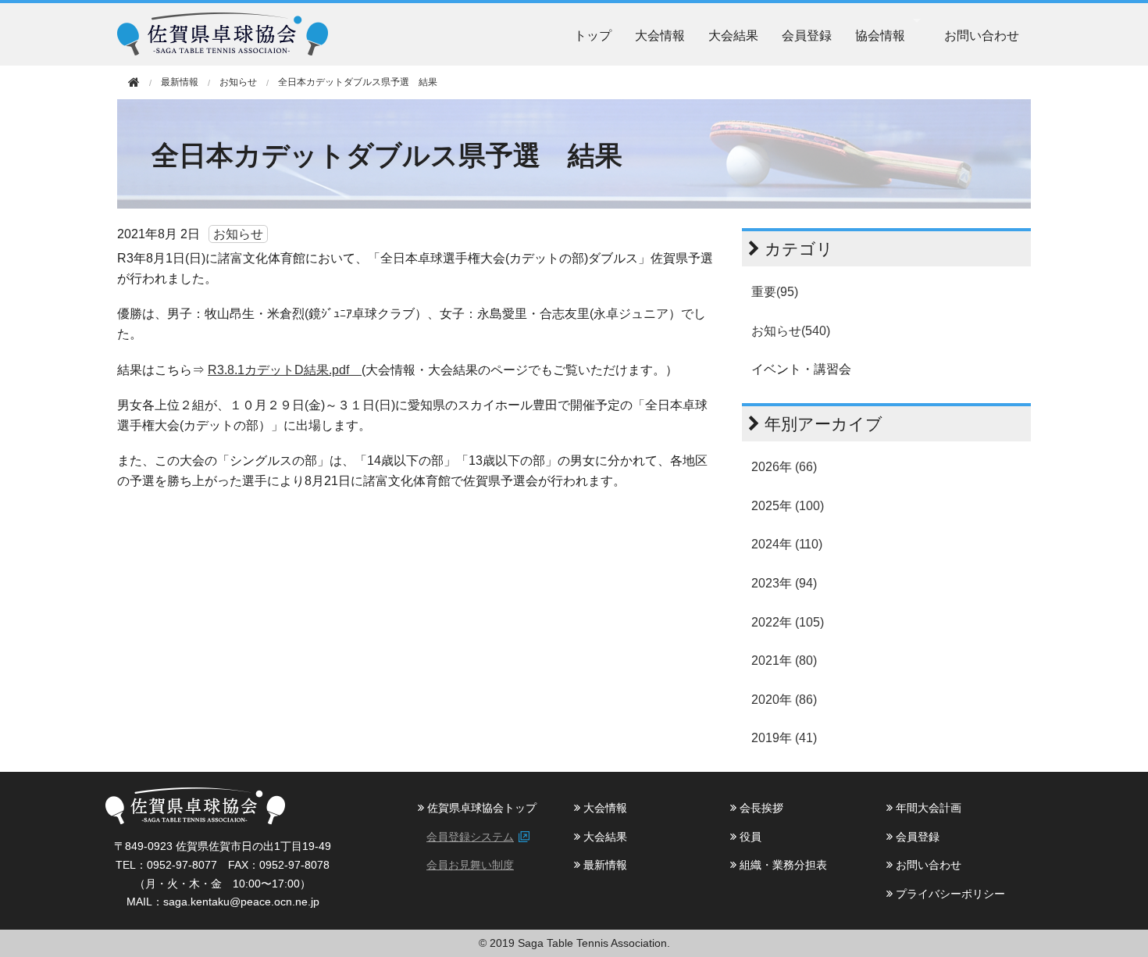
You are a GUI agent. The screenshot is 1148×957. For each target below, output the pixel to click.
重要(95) (774, 291)
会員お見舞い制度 (470, 865)
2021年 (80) (784, 660)
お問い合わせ (981, 35)
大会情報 (660, 35)
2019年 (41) (784, 738)
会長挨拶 (759, 808)
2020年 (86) (784, 699)
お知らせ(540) (790, 330)
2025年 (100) (787, 505)
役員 (748, 836)
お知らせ (238, 82)
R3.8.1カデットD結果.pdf (285, 370)
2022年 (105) (787, 622)
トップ (592, 35)
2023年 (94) (784, 583)
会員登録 (807, 35)
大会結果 (733, 35)
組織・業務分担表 (781, 865)
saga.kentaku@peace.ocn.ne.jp (241, 901)
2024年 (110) (786, 544)
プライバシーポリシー (949, 893)
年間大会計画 (927, 808)
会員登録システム (470, 836)
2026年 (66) (784, 466)
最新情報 (603, 865)
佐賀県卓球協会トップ (480, 808)
